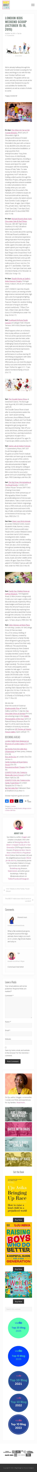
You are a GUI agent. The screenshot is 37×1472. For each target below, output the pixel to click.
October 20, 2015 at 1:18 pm (16, 961)
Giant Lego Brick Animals (21, 521)
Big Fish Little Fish (11, 788)
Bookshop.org (15, 868)
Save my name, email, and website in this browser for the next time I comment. (17, 1053)
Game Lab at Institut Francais (19, 446)
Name (8, 1022)
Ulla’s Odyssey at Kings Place (19, 625)
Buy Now (18, 1220)
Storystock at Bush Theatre (15, 767)
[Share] (7, 801)
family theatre (18, 808)
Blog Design (17, 1468)
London (13, 806)
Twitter (10, 879)
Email (7, 1030)
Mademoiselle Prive (12, 708)
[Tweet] (16, 801)
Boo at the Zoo (10, 757)
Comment (9, 995)
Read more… (21, 1102)
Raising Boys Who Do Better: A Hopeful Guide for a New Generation (18, 845)
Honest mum (22, 917)
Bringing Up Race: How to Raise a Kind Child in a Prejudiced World (18, 852)
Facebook (17, 879)
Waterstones (12, 871)
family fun (10, 808)
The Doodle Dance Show (18, 399)
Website (8, 1039)
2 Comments (10, 35)
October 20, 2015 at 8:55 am (16, 925)
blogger (24, 837)
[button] (33, 4)
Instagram (25, 879)
